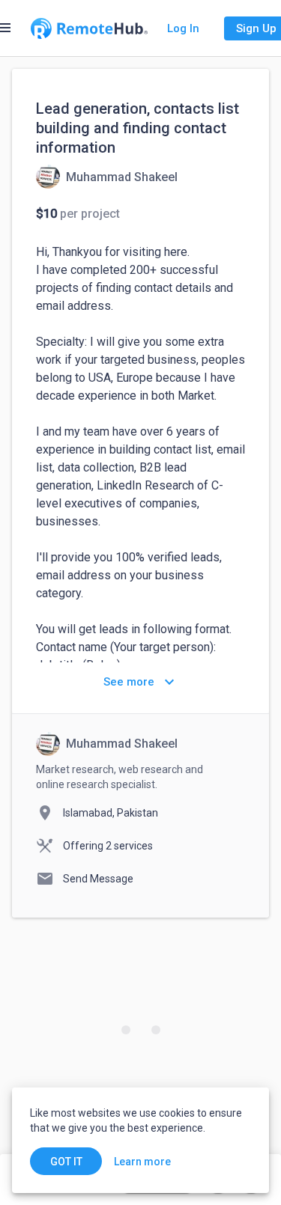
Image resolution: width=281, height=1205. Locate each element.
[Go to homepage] (89, 28)
